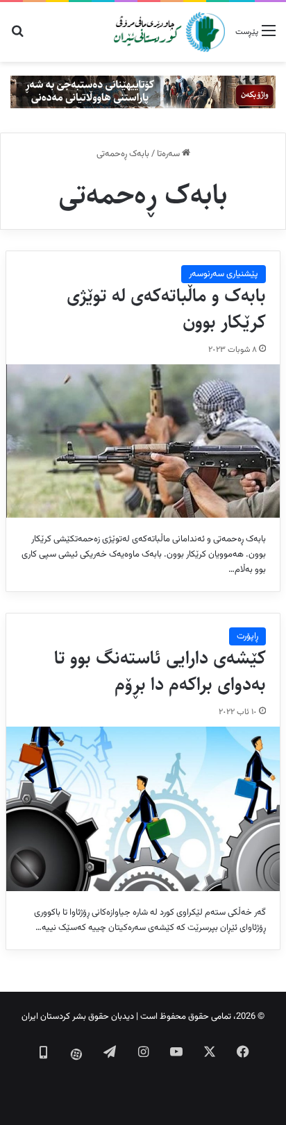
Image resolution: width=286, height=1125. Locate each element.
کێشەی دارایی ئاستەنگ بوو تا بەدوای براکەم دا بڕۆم (160, 671)
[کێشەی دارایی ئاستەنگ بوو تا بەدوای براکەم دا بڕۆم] (143, 809)
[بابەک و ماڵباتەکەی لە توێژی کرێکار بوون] (143, 441)
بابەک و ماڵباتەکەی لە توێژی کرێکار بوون (166, 309)
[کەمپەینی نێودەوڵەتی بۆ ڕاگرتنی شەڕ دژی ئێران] (143, 92)
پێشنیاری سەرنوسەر (223, 274)
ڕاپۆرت (247, 636)
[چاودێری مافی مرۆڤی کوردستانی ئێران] (169, 32)
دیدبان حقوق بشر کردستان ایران (78, 1017)
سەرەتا (169, 154)
